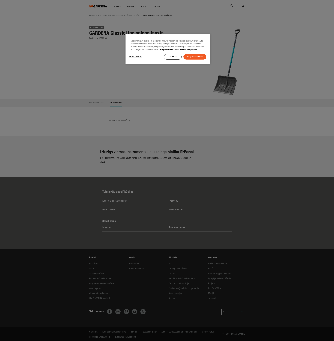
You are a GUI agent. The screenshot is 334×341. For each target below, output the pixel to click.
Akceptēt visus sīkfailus (195, 57)
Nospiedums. (192, 49)
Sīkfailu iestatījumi (135, 56)
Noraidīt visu (173, 57)
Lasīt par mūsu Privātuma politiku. (172, 49)
